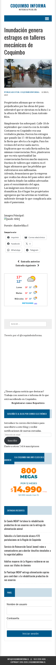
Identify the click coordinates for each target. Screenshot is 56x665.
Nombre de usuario (17, 604)
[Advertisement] (29, 363)
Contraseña (13, 618)
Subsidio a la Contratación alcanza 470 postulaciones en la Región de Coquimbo (22, 538)
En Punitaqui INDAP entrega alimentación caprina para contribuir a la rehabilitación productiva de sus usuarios (26, 576)
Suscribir (12, 440)
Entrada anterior (30, 261)
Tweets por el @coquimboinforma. (23, 335)
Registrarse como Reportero (28, 403)
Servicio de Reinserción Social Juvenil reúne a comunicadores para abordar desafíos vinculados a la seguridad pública (27, 550)
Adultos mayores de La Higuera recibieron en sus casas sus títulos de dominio (26, 563)
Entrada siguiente (26, 265)
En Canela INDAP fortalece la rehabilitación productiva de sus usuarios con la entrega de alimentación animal (24, 525)
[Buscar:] (28, 323)
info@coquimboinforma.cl (18, 659)
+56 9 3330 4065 (39, 659)
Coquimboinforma (29, 92)
